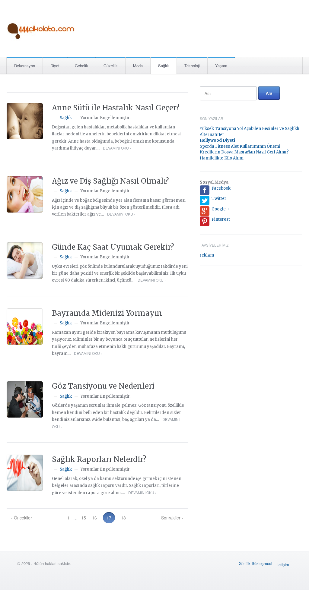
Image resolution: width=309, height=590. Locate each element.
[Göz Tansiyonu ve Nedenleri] (25, 399)
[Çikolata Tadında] (41, 26)
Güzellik (111, 65)
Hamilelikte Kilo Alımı (222, 158)
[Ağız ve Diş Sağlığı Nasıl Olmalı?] (25, 194)
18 (123, 518)
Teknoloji (192, 65)
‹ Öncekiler (21, 518)
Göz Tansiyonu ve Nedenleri (103, 386)
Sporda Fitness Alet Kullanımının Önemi (240, 146)
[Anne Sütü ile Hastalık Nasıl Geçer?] (25, 121)
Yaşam (221, 65)
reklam (207, 255)
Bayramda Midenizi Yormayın (107, 313)
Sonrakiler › (172, 518)
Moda (138, 65)
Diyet (54, 65)
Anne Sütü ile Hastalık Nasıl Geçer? (116, 107)
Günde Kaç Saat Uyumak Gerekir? (113, 247)
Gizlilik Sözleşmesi (255, 563)
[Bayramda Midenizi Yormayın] (25, 326)
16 (94, 518)
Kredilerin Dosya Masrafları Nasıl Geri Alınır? (244, 152)
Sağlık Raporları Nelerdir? (99, 459)
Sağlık (163, 65)
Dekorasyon (24, 65)
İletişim (282, 564)
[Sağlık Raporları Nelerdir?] (25, 473)
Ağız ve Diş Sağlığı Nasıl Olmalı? (110, 181)
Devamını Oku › (117, 147)
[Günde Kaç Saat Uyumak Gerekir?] (25, 260)
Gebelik (81, 65)
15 (83, 518)
